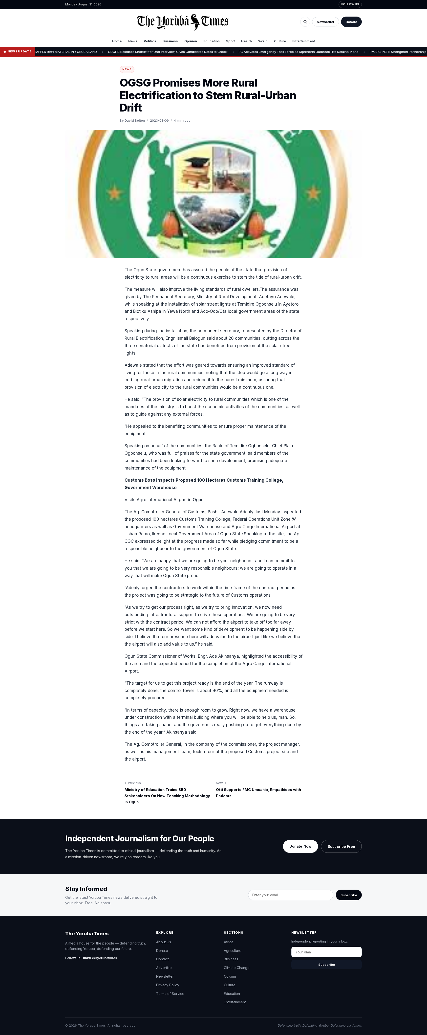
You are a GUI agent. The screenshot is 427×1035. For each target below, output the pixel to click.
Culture (280, 41)
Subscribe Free (341, 846)
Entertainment (303, 41)
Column (230, 976)
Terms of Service (170, 993)
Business (170, 41)
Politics (150, 41)
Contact (162, 959)
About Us (163, 942)
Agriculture (232, 950)
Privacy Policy (167, 985)
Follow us (350, 4)
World (263, 41)
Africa (228, 942)
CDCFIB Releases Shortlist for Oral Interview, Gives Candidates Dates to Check (135, 52)
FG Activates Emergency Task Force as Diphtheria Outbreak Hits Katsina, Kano (266, 52)
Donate (351, 22)
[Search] (305, 22)
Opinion (190, 41)
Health (246, 41)
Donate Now (300, 846)
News (133, 41)
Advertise (164, 968)
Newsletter (325, 22)
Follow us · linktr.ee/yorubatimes (91, 958)
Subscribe (349, 895)
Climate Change (237, 968)
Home (117, 41)
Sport (230, 41)
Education (211, 41)
